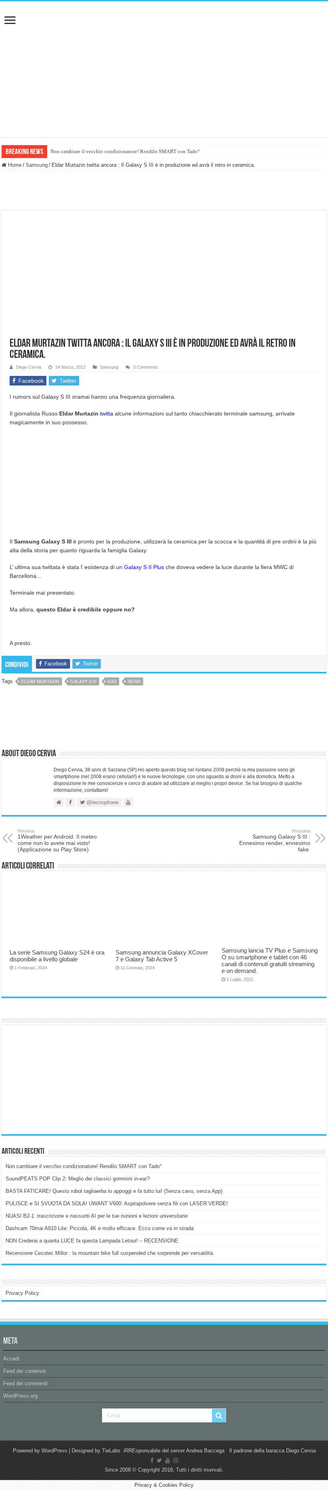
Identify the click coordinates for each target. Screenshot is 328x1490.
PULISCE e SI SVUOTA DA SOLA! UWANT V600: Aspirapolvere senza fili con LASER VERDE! (117, 1203)
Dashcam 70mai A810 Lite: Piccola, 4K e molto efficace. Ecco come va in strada (100, 1228)
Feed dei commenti (25, 1383)
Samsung (37, 165)
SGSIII (134, 681)
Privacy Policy (22, 1293)
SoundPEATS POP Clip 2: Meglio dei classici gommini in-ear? (78, 1179)
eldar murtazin (40, 681)
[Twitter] (159, 1460)
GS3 (112, 681)
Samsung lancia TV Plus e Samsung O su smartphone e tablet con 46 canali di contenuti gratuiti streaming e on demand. (270, 960)
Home (14, 165)
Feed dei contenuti (24, 1371)
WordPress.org (20, 1396)
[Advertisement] (66, 1079)
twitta (106, 413)
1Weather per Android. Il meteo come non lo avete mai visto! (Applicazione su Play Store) (57, 841)
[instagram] (175, 1460)
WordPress (54, 1451)
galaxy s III (83, 681)
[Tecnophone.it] (164, 45)
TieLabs (111, 1451)
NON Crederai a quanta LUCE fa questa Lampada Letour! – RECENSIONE (92, 1241)
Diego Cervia (28, 367)
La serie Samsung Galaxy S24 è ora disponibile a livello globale (57, 956)
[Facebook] (152, 1460)
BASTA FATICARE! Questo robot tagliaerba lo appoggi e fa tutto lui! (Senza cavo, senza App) (114, 1191)
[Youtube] (167, 1460)
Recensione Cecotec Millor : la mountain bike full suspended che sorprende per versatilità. (110, 1253)
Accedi (11, 1359)
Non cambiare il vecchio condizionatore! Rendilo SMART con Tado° (125, 151)
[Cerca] (219, 1415)
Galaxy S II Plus (144, 567)
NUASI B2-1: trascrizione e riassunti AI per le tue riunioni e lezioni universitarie (97, 1216)
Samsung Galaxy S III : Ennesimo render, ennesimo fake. (274, 841)
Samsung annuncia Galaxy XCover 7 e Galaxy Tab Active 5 (162, 956)
